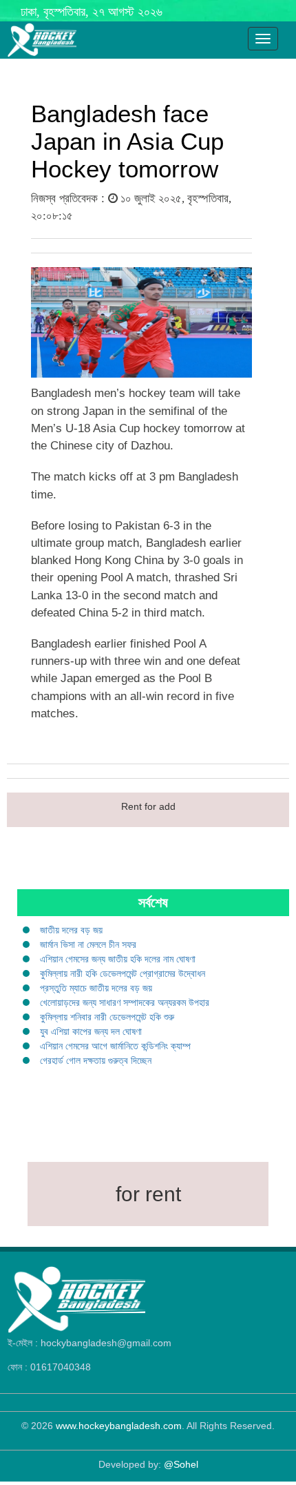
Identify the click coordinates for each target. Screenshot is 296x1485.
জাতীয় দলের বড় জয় (71, 929)
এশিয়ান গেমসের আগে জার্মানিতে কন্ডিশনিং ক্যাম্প (115, 1045)
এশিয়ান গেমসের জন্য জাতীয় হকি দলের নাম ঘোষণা (117, 958)
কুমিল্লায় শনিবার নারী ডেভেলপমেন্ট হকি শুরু (107, 1016)
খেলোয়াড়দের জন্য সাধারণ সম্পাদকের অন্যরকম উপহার (124, 1002)
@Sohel (181, 1464)
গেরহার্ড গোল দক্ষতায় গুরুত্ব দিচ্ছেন (95, 1060)
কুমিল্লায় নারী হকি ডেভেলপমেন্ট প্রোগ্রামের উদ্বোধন (122, 973)
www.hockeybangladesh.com (119, 1425)
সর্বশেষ (153, 902)
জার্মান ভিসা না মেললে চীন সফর (88, 944)
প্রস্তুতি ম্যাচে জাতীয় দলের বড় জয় (96, 987)
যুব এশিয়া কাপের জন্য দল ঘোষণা (91, 1031)
